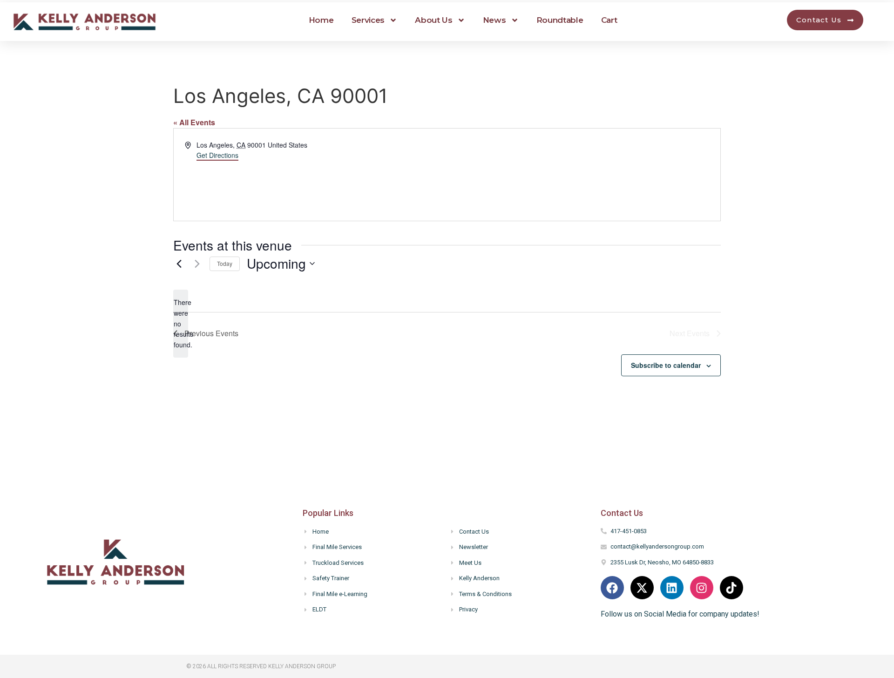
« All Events (194, 122)
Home (321, 20)
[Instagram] (701, 587)
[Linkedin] (672, 587)
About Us (434, 20)
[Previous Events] (178, 263)
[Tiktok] (731, 587)
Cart (609, 20)
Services (368, 20)
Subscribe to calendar (666, 365)
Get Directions (217, 155)
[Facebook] (612, 587)
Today (224, 263)
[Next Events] (197, 263)
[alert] (180, 323)
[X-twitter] (642, 587)
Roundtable (559, 20)
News (494, 20)
